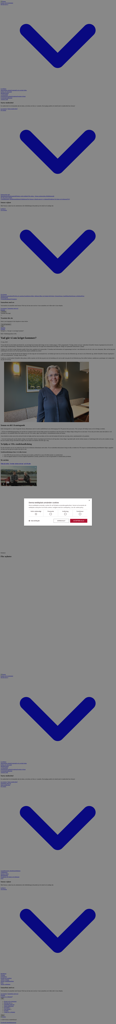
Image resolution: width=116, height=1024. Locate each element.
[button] (34, 521)
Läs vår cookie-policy (77, 507)
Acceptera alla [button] (78, 521)
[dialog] (58, 512)
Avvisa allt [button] (61, 521)
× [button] (89, 500)
